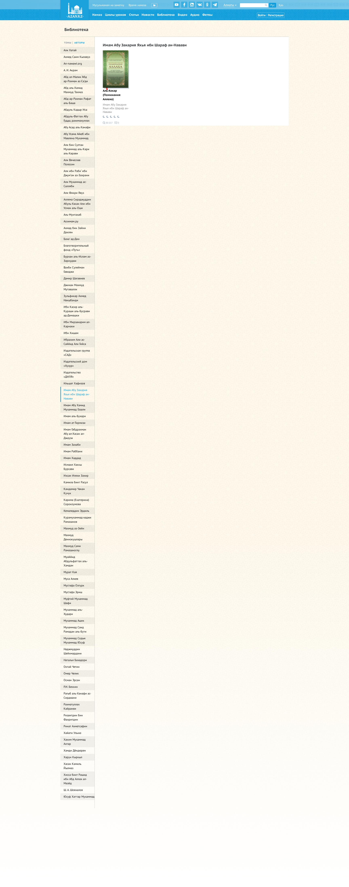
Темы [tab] (67, 42)
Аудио (194, 15)
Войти (262, 15)
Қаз (281, 5)
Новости (148, 15)
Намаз (97, 15)
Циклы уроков (115, 15)
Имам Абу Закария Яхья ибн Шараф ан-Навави (116, 108)
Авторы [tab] (79, 42)
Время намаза (137, 5)
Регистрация (276, 15)
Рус (272, 5)
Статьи (134, 15)
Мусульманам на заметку (108, 5)
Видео (182, 15)
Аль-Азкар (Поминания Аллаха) (111, 95)
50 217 (108, 123)
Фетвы (207, 15)
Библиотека (166, 15)
